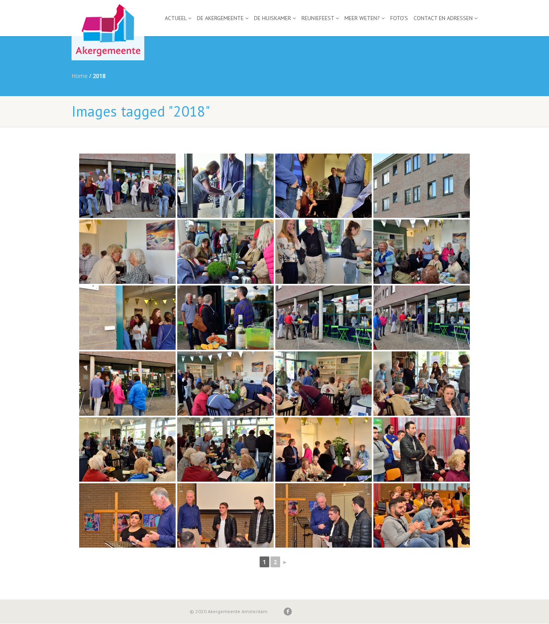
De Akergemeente (220, 18)
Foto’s (399, 18)
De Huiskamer (272, 18)
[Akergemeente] (421, 449)
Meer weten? (362, 18)
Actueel (175, 18)
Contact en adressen (443, 18)
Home (80, 76)
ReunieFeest (317, 18)
